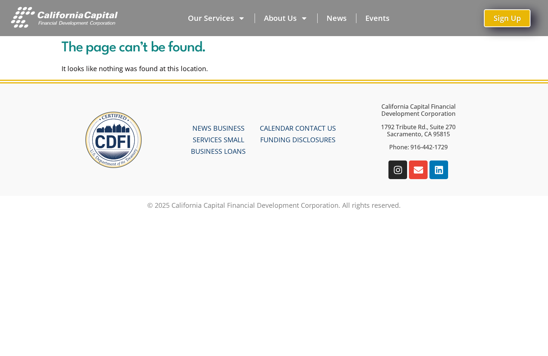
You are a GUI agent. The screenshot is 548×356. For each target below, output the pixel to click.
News (337, 18)
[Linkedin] (438, 169)
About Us (280, 18)
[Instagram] (397, 169)
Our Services (211, 18)
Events (377, 18)
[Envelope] (418, 169)
